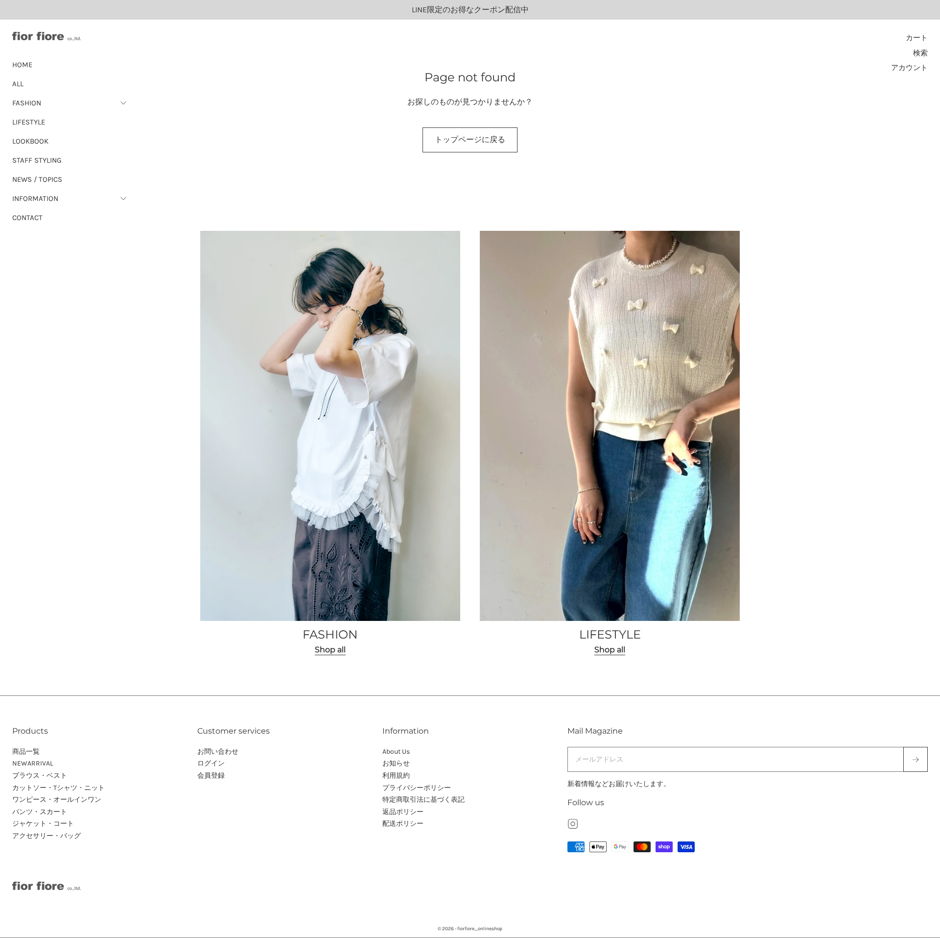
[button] (69, 103)
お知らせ (396, 763)
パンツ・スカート (39, 812)
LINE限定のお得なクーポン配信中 (470, 9)
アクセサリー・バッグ (46, 836)
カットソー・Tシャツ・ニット (58, 788)
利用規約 (396, 775)
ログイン (211, 763)
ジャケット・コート (43, 823)
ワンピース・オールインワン (56, 799)
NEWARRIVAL (32, 763)
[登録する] (915, 759)
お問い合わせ (217, 751)
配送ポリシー (402, 823)
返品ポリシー (402, 812)
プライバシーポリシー (416, 788)
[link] (330, 443)
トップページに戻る (470, 139)
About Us (396, 751)
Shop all (330, 649)
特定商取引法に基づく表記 (423, 799)
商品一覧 (26, 751)
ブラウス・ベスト (39, 775)
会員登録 (211, 775)
